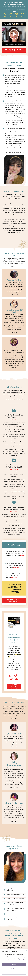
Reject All (14, 973)
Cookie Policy (22, 959)
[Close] (26, 950)
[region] (14, 962)
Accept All (14, 964)
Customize (14, 968)
